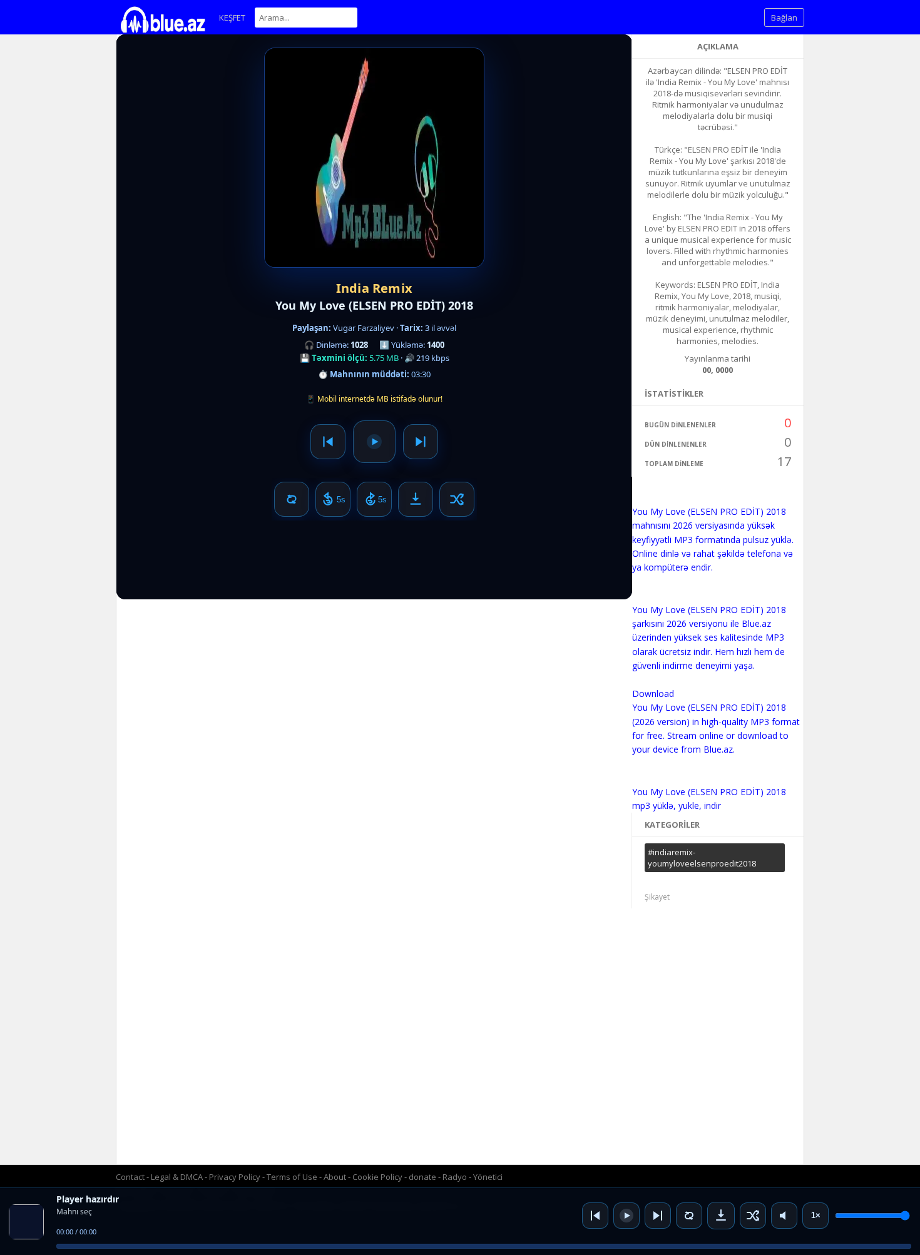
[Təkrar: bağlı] (689, 1215)
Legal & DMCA (177, 1176)
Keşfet (232, 17)
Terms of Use (292, 1176)
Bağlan (784, 17)
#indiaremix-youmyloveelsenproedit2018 (702, 857)
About (335, 1176)
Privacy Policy (234, 1176)
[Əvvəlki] (595, 1215)
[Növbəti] (658, 1215)
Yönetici (488, 1176)
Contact (130, 1176)
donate (422, 1176)
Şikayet (657, 897)
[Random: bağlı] (753, 1215)
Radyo (454, 1176)
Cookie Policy (378, 1176)
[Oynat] (626, 1215)
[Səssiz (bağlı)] (784, 1215)
